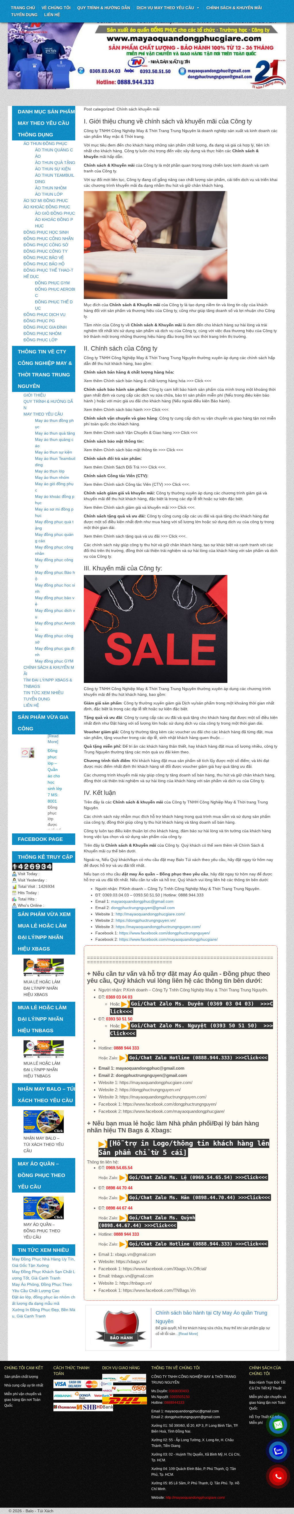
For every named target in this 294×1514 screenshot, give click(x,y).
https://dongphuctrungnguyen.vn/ (146, 920)
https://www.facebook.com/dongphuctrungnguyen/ (164, 933)
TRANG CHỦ (23, 7)
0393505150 (180, 1397)
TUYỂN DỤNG (24, 14)
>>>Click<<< (251, 1057)
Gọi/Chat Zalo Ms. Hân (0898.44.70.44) (182, 1197)
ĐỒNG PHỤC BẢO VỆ (44, 257)
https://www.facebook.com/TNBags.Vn (159, 1290)
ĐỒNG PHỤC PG (39, 321)
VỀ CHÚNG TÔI (56, 7)
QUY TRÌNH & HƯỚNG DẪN (103, 7)
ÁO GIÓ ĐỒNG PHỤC (55, 213)
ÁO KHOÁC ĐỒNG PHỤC (47, 207)
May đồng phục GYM (54, 661)
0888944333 (174, 1403)
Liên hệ (52, 14)
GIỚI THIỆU (35, 395)
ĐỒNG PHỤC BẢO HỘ (44, 264)
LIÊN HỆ (31, 705)
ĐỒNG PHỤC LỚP (40, 340)
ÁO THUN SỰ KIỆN (53, 169)
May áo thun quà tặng (55, 433)
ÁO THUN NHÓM (51, 188)
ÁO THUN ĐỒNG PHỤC (45, 143)
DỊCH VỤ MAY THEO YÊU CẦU (165, 7)
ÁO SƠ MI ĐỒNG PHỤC (46, 200)
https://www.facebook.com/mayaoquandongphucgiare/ (168, 939)
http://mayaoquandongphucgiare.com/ (150, 914)
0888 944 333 (126, 1047)
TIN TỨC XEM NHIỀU (43, 692)
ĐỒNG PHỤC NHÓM (42, 333)
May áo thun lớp (50, 471)
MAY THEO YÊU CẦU (43, 414)
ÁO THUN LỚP (49, 194)
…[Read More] (186, 1334)
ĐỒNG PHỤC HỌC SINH (46, 232)
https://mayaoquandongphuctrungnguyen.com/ (158, 926)
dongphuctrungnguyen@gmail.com (143, 907)
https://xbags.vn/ (131, 1261)
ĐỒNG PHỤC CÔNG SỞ (46, 245)
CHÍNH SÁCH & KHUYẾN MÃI (234, 7)
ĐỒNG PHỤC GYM (52, 283)
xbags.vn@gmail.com (135, 1254)
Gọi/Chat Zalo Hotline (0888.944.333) (181, 1057)
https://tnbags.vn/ (135, 1283)
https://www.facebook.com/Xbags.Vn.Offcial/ (164, 1268)
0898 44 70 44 (119, 1187)
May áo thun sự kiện (53, 452)
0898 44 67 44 (119, 1208)
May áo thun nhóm (52, 477)
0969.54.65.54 (119, 1167)
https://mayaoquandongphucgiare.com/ (155, 1082)
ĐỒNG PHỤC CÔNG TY (45, 251)
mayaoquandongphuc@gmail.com (142, 901)
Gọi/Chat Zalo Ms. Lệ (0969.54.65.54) (181, 1177)
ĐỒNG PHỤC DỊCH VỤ (44, 314)
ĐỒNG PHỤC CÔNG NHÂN (49, 238)
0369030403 (179, 1391)
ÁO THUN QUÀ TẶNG (55, 162)
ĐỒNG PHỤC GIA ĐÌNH (45, 327)
